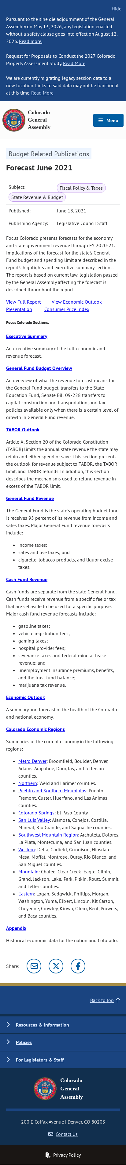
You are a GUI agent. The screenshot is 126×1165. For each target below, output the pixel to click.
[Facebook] (78, 966)
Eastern (26, 894)
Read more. (30, 41)
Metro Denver (32, 761)
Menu (111, 120)
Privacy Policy (67, 1155)
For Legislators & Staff (40, 1060)
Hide (116, 9)
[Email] (34, 966)
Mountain (28, 871)
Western (26, 849)
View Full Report (24, 302)
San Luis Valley (34, 820)
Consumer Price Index (66, 309)
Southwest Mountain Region (48, 835)
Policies (24, 1042)
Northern (27, 783)
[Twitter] (56, 966)
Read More (74, 63)
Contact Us (67, 1134)
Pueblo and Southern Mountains (52, 790)
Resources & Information (42, 1025)
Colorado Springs (36, 813)
